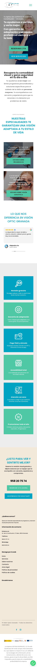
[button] (33, 663)
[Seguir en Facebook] (16, 629)
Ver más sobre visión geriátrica (18, 193)
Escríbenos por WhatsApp (18, 496)
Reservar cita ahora (18, 488)
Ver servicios (18, 56)
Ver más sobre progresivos (18, 161)
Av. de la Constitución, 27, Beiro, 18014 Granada (15, 533)
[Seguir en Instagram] (20, 629)
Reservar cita (18, 48)
